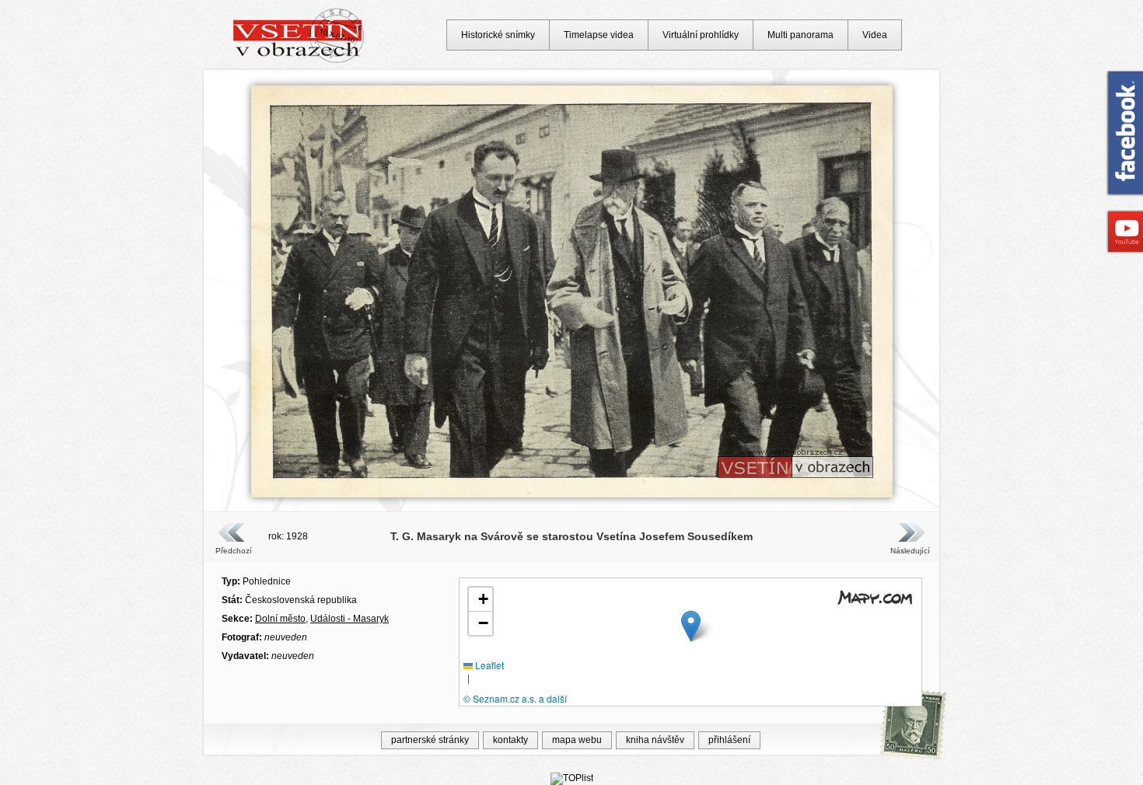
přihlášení (729, 739)
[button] (691, 626)
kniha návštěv (655, 739)
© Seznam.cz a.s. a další (515, 698)
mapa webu (577, 739)
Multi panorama (800, 35)
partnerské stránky (430, 739)
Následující (909, 550)
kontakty (510, 739)
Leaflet (488, 665)
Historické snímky (498, 35)
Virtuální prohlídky (700, 35)
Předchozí (233, 550)
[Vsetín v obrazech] (299, 60)
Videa (874, 35)
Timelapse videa (599, 35)
